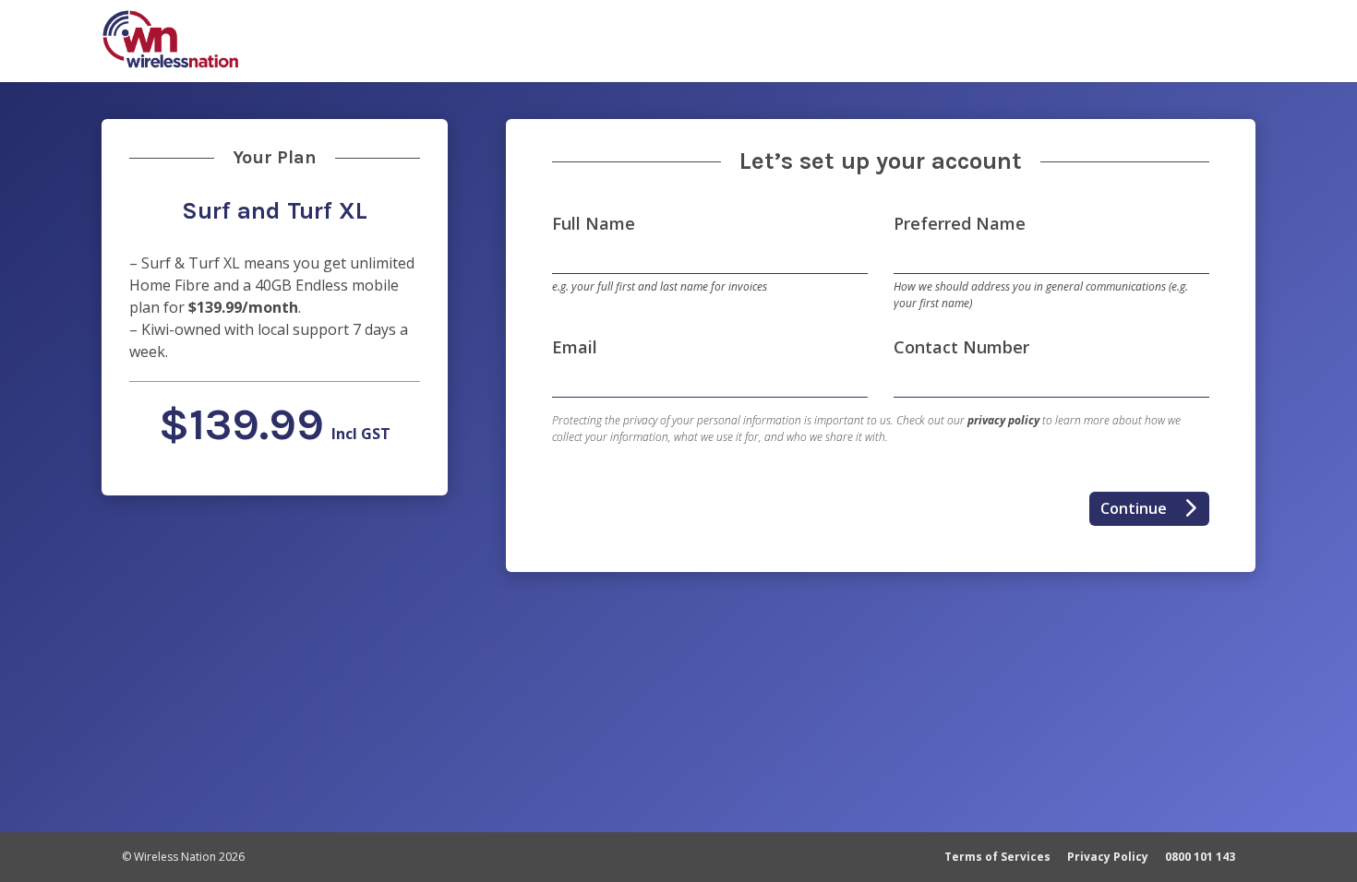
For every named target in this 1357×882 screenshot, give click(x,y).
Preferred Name (960, 223)
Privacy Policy (1107, 856)
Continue (1153, 508)
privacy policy (1003, 420)
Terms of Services (997, 856)
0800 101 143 (1200, 856)
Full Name (593, 223)
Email (574, 347)
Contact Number (961, 347)
